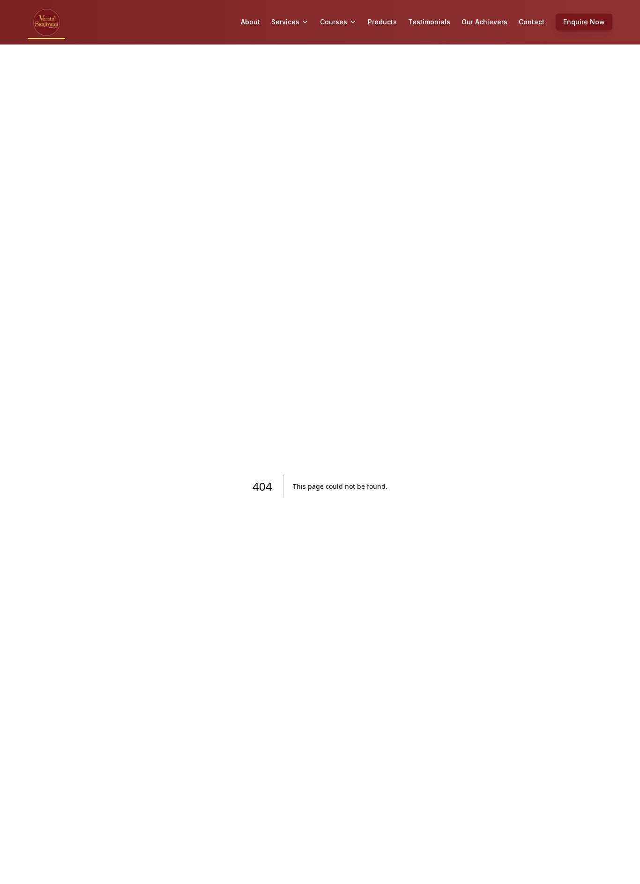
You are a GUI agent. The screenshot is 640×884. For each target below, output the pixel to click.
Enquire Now (584, 22)
